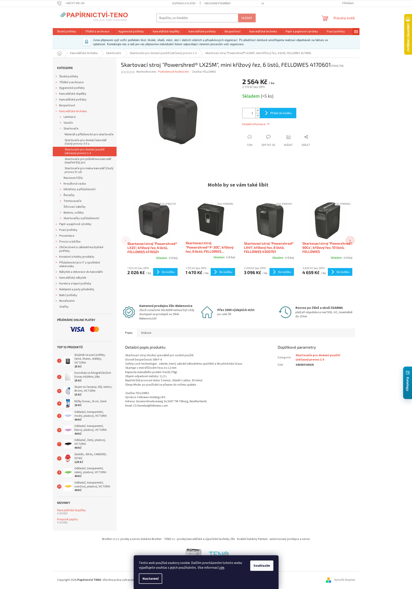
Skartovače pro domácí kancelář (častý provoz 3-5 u (86, 142)
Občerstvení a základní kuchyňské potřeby (81, 249)
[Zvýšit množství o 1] (257, 110)
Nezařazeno (67, 301)
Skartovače (71, 128)
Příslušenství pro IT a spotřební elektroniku (79, 264)
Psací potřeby (68, 230)
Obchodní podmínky (217, 3)
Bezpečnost (67, 105)
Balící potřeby (68, 295)
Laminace (70, 117)
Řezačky (69, 195)
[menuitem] (66, 31)
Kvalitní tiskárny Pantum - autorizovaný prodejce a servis (273, 539)
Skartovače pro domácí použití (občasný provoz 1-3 (84, 151)
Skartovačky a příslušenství (81, 218)
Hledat (247, 18)
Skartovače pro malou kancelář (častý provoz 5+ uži (89, 170)
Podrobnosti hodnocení (173, 72)
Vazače (68, 123)
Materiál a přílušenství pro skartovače (89, 134)
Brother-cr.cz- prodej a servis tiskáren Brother (132, 539)
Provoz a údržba (69, 241)
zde (221, 567)
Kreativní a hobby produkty (76, 257)
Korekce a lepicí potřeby (75, 283)
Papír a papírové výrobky (75, 224)
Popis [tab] (129, 333)
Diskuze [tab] (146, 333)
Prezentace (66, 236)
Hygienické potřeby (72, 88)
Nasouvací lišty (73, 178)
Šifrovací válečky (75, 207)
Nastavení (151, 578)
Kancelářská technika (73, 111)
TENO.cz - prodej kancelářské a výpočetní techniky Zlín (199, 539)
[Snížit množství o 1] (257, 115)
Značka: (204, 72)
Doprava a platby (184, 3)
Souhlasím (261, 565)
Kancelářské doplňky (72, 94)
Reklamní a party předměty (76, 289)
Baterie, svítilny (74, 213)
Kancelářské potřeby (73, 99)
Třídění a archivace (71, 82)
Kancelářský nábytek (72, 278)
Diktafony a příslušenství (79, 189)
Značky (64, 307)
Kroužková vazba (75, 184)
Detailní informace (254, 124)
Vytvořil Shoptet (344, 580)
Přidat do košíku (281, 113)
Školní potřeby (68, 76)
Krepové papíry (67, 519)
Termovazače (73, 201)
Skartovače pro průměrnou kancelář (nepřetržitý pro (88, 161)
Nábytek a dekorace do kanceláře (81, 272)
